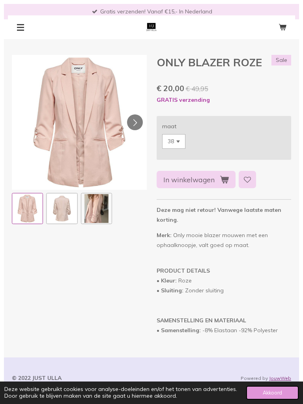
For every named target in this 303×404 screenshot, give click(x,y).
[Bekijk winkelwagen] (282, 27)
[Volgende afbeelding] (135, 122)
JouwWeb (280, 378)
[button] (27, 208)
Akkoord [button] (272, 392)
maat (169, 126)
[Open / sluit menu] (20, 27)
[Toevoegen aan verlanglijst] (247, 179)
